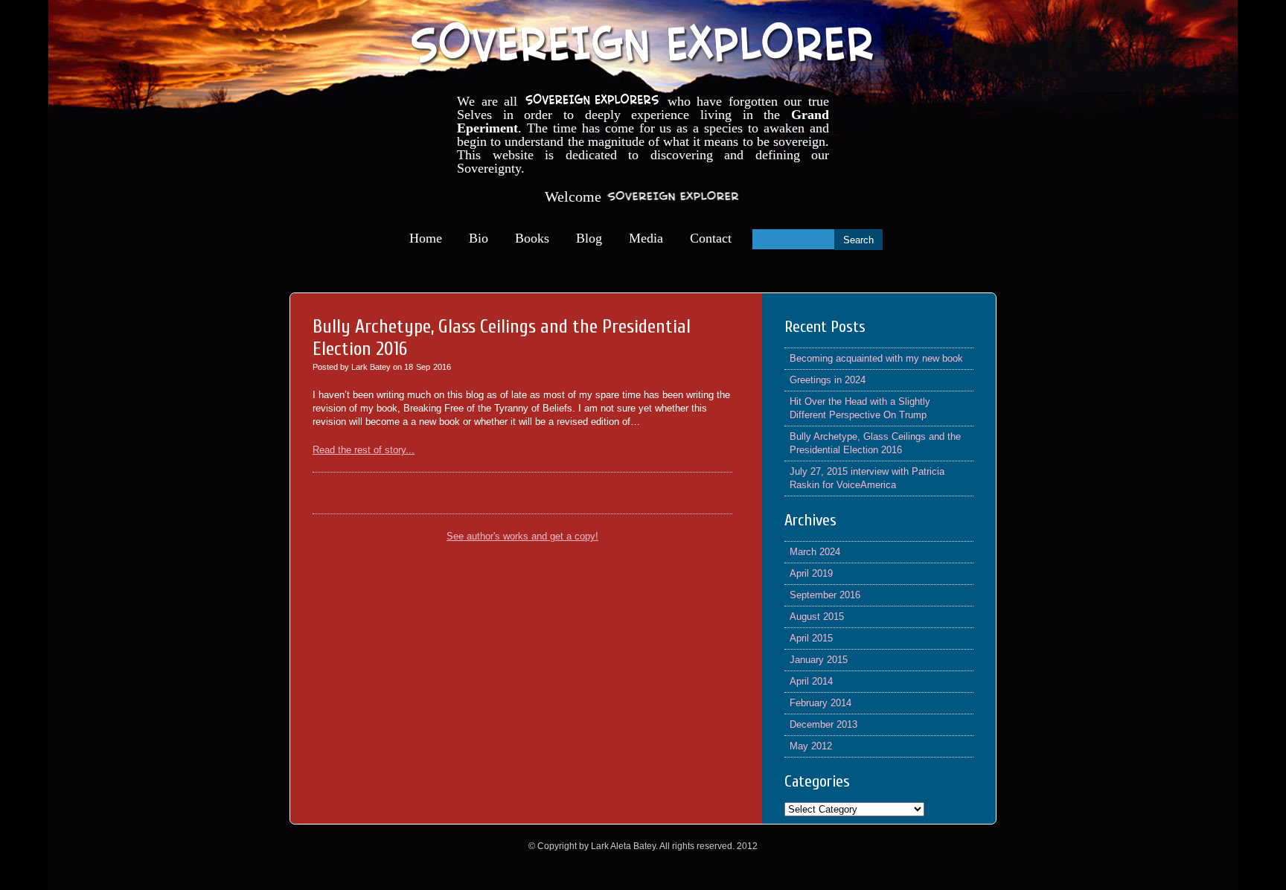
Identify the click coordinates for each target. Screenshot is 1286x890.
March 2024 (815, 551)
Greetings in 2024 (828, 379)
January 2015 (819, 659)
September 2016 (825, 595)
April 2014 (811, 681)
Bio (478, 238)
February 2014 (820, 702)
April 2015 (811, 638)
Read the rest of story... (364, 449)
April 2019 (811, 573)
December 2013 (823, 724)
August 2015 (817, 616)
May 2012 (811, 746)
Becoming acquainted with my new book (876, 358)
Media (646, 238)
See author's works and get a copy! (522, 536)
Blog (589, 238)
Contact (711, 238)
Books (532, 238)
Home (425, 238)
